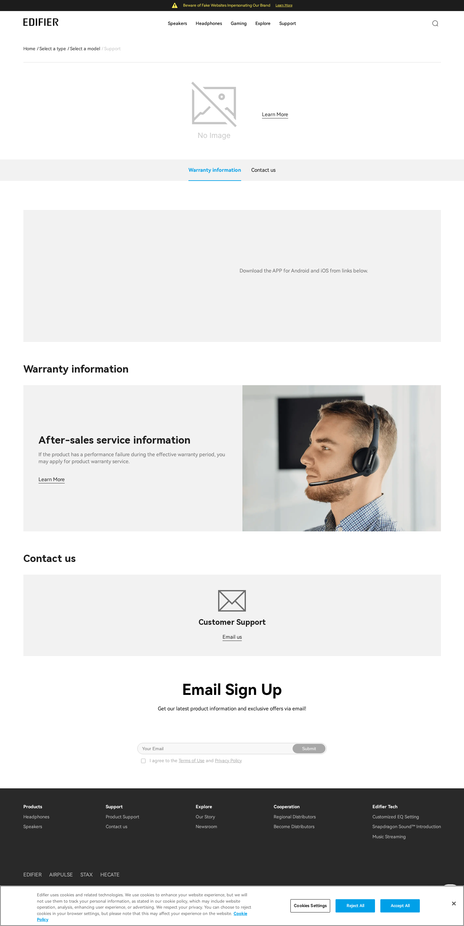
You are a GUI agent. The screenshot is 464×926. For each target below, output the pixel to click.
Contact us (116, 826)
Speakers (177, 23)
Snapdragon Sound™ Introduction (406, 826)
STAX (86, 875)
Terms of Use (192, 760)
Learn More (284, 5)
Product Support (122, 816)
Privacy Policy (228, 760)
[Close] (454, 904)
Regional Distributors (295, 816)
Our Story (205, 816)
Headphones (209, 23)
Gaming (239, 23)
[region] (232, 906)
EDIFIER (32, 875)
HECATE (110, 875)
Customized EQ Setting (395, 816)
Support (287, 23)
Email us (232, 637)
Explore (263, 23)
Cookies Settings (310, 905)
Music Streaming (389, 836)
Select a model (85, 48)
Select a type (52, 48)
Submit (309, 748)
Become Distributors (294, 826)
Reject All (355, 905)
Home (29, 48)
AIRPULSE (61, 875)
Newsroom (206, 826)
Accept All (400, 905)
